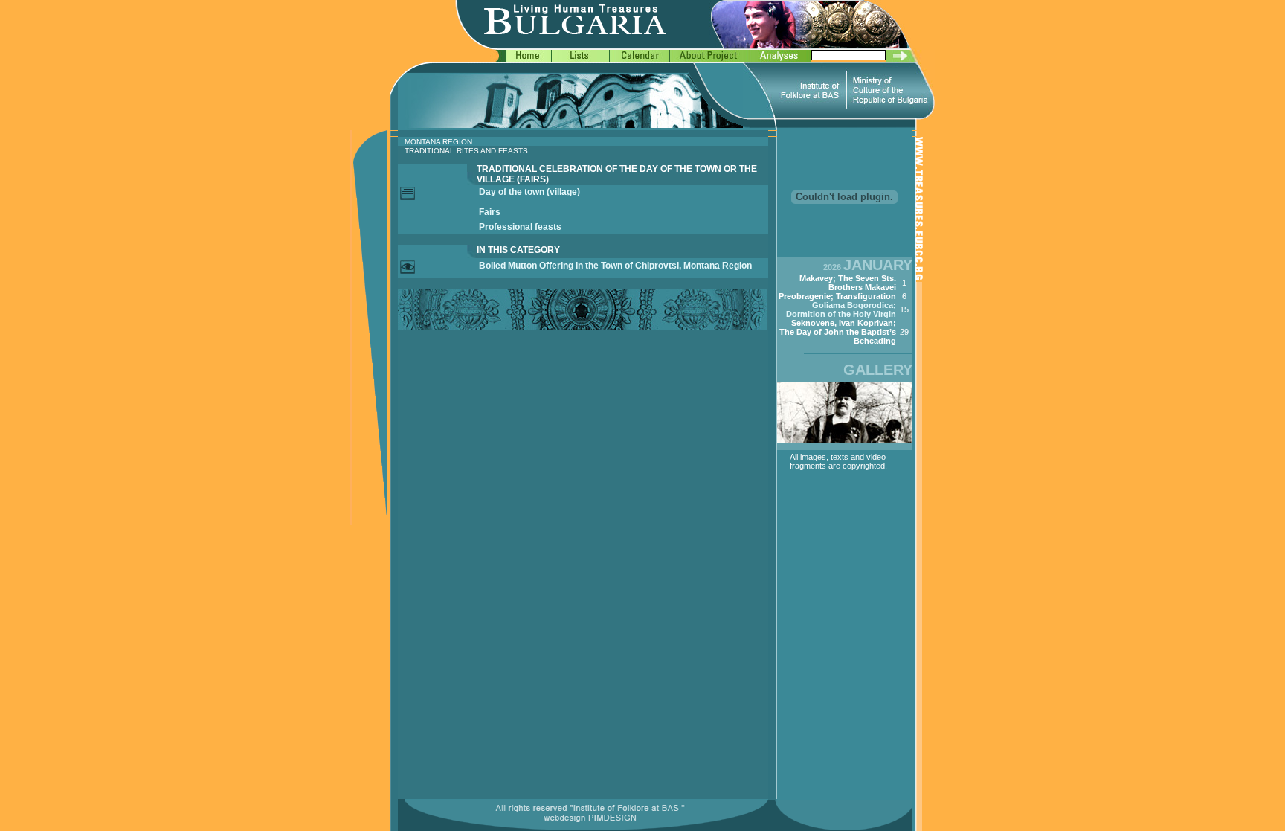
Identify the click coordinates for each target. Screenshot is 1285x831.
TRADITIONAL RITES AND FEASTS (466, 151)
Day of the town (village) (529, 192)
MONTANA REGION (438, 142)
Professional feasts (520, 227)
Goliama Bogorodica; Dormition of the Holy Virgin (841, 309)
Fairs (489, 212)
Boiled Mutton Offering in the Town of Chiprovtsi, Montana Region (615, 265)
